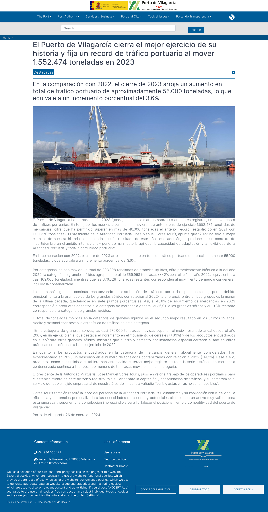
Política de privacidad (19, 502)
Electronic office (115, 459)
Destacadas (43, 72)
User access (112, 452)
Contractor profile (116, 466)
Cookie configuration (156, 489)
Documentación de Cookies (54, 502)
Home (7, 37)
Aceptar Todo (243, 489)
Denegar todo (199, 489)
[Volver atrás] (233, 72)
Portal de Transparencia (192, 16)
